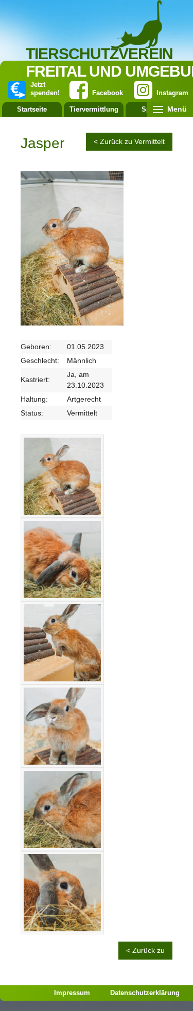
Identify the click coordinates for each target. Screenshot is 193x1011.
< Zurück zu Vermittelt (129, 141)
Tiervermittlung (93, 109)
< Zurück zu (145, 950)
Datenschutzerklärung (145, 993)
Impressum (72, 993)
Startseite (32, 109)
